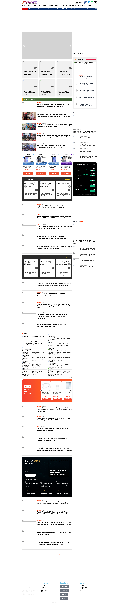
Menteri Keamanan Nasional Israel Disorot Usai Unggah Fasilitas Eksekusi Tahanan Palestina (47, 74)
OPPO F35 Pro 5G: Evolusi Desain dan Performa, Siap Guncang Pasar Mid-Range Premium (38, 360)
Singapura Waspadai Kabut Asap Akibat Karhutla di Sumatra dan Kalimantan (64, 73)
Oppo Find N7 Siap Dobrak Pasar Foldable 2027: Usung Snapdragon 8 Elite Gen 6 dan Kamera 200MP (64, 373)
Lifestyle (68, 5)
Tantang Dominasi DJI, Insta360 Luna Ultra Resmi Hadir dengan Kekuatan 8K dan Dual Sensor (64, 366)
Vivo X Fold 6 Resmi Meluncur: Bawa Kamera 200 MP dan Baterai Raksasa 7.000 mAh (64, 339)
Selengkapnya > (30, 475)
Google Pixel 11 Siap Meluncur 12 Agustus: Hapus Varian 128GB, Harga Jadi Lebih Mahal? (39, 366)
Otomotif (50, 5)
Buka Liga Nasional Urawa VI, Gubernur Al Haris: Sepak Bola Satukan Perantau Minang (78, 8)
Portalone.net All (60, 602)
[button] (78, 2)
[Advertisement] (59, 21)
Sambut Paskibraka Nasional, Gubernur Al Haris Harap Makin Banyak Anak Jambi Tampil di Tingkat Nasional (30, 8)
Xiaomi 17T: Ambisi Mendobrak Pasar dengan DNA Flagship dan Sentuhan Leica (64, 353)
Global (34, 5)
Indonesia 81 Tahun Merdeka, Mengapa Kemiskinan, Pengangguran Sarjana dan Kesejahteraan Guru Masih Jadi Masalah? (54, 409)
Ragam (74, 5)
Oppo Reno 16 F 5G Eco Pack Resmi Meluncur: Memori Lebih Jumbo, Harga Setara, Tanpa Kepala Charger (39, 353)
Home (23, 5)
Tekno (39, 5)
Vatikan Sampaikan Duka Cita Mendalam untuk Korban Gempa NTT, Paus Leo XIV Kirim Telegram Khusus (30, 74)
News (28, 5)
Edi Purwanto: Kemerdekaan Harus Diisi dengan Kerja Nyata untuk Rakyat (86, 78)
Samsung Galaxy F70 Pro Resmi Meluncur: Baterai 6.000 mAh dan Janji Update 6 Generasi (34, 343)
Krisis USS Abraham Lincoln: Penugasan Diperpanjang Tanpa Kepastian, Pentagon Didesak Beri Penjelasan (47, 92)
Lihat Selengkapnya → (66, 179)
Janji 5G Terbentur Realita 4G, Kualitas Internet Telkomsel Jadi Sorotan (64, 345)
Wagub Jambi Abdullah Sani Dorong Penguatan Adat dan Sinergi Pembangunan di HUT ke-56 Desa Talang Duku (53, 137)
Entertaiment (82, 5)
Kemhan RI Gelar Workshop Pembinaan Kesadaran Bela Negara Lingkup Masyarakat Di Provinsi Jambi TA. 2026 (54, 306)
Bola (44, 5)
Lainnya (89, 5)
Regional (39, 102)
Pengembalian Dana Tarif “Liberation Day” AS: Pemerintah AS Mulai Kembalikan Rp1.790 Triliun (64, 92)
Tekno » (70, 377)
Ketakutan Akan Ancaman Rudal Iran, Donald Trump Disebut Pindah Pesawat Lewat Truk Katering (29, 92)
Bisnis (57, 5)
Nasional (39, 224)
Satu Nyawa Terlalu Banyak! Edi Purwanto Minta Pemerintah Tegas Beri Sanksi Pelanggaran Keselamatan (52, 316)
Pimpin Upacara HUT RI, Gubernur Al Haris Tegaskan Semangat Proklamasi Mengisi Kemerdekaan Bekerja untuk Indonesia (54, 514)
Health (62, 5)
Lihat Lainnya (47, 553)
